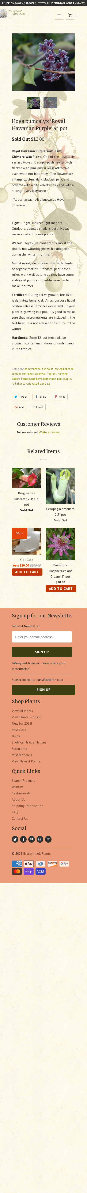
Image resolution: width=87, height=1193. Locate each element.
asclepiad (47, 368)
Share (43, 396)
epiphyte (40, 373)
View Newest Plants (26, 761)
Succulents (19, 748)
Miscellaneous (22, 755)
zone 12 (45, 383)
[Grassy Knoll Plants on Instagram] (40, 839)
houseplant (28, 378)
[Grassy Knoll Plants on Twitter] (15, 839)
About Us (18, 799)
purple (67, 378)
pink (59, 378)
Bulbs (16, 736)
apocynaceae (32, 368)
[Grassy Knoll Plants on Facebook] (23, 839)
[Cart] (70, 15)
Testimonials (21, 793)
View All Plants (22, 711)
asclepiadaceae (64, 368)
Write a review (49, 432)
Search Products (23, 780)
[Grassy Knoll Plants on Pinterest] (31, 839)
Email (39, 407)
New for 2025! (22, 723)
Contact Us (20, 818)
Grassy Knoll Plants (37, 853)
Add (21, 407)
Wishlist (17, 787)
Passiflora (19, 730)
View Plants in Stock (26, 717)
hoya (39, 378)
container (27, 373)
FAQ (15, 812)
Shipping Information (27, 806)
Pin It (62, 396)
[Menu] (59, 15)
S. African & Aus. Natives (29, 742)
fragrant (52, 373)
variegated (32, 383)
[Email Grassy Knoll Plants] (48, 839)
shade (20, 383)
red (14, 383)
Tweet (23, 396)
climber (16, 373)
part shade (49, 378)
